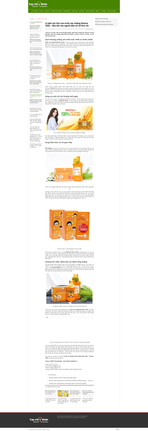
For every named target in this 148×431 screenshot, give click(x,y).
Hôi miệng (48, 148)
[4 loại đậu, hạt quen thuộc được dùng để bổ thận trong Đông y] (36, 84)
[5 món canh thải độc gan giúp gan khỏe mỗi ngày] (88, 393)
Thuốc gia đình (90, 11)
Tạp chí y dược (38, 429)
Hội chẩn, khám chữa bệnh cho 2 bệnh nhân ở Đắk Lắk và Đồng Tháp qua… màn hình (71, 380)
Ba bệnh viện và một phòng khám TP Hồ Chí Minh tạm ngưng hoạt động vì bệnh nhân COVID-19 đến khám (36, 138)
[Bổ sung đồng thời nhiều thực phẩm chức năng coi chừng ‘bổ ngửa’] (36, 55)
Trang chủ (32, 18)
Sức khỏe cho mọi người (41, 18)
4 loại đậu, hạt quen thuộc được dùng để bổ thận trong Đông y (36, 90)
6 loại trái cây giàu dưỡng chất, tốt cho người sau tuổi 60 (35, 35)
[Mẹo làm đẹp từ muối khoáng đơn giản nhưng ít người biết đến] (36, 103)
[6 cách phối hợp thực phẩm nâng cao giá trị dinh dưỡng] (75, 393)
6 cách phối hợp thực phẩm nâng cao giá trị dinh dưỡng (75, 400)
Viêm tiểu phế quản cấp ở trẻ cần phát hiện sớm (36, 48)
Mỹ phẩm (35, 11)
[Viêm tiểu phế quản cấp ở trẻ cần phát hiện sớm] (36, 42)
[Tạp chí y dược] (38, 4)
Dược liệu (74, 11)
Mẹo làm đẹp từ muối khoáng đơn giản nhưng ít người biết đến (36, 109)
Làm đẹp (104, 11)
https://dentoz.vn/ (55, 367)
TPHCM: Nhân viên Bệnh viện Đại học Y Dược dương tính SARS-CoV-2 (36, 129)
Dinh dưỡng (67, 11)
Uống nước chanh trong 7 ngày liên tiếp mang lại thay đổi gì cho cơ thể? (63, 401)
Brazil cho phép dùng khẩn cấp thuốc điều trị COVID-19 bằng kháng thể (36, 121)
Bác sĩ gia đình (112, 11)
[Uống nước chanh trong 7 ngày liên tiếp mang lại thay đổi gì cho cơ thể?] (63, 393)
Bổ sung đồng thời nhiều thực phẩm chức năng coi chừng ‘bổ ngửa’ (35, 62)
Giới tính (81, 11)
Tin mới (32, 23)
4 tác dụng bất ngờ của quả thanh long (36, 115)
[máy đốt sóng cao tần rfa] (106, 22)
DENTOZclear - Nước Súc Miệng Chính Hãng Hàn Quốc (66, 369)
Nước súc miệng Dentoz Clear (54, 42)
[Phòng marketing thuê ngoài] (106, 24)
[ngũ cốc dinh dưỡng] (106, 19)
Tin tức (41, 11)
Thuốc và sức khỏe (56, 11)
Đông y (98, 11)
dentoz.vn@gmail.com (54, 366)
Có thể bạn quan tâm (52, 386)
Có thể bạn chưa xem (35, 96)
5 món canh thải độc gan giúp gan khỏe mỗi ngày (87, 400)
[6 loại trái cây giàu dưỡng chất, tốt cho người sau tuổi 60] (36, 29)
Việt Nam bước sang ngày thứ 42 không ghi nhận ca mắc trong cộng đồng (67, 383)
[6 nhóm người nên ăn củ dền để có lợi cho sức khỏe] (50, 393)
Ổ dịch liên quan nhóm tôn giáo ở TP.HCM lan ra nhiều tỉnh (36, 145)
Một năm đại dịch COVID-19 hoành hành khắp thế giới (62, 377)
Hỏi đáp (47, 11)
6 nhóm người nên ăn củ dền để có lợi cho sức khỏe (50, 400)
